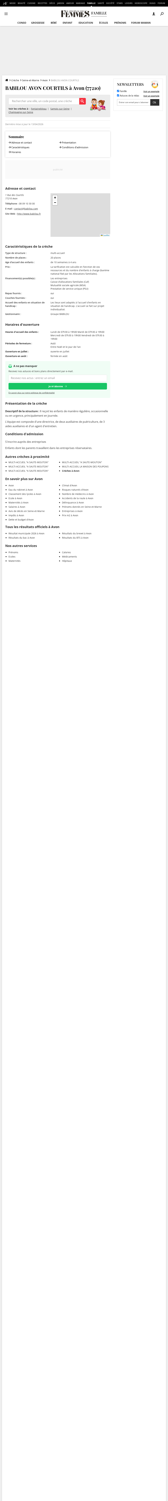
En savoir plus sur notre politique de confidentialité (32, 392)
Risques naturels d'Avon (75, 489)
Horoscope (141, 3)
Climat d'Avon (69, 485)
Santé (101, 3)
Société (110, 3)
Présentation (69, 142)
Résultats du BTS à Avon (75, 537)
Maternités (15, 560)
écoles (103, 22)
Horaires (16, 152)
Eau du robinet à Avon (21, 489)
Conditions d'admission (75, 147)
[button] (54, 197)
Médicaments (69, 556)
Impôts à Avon (16, 515)
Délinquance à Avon (73, 502)
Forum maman (141, 22)
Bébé (54, 22)
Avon (45, 80)
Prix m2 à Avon (70, 515)
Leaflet (106, 235)
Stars (120, 3)
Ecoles (12, 556)
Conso (21, 22)
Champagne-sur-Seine (21, 112)
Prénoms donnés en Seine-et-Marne (82, 506)
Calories (66, 552)
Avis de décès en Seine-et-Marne (27, 511)
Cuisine (31, 3)
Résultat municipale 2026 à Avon (26, 533)
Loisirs (129, 3)
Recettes (42, 3)
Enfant (67, 22)
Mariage (80, 3)
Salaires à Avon (17, 506)
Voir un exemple (151, 91)
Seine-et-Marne (30, 80)
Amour (70, 3)
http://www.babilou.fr (29, 213)
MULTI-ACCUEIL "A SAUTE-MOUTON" (29, 462)
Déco (52, 3)
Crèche (15, 80)
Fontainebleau (39, 108)
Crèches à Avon (70, 470)
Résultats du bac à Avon (22, 537)
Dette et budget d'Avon (21, 519)
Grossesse (37, 22)
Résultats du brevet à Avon (77, 533)
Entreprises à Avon (72, 511)
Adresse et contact (21, 142)
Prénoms (120, 22)
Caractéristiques (20, 147)
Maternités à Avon (19, 502)
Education (86, 22)
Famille (91, 3)
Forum (161, 3)
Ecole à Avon (15, 498)
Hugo (152, 3)
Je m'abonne (56, 386)
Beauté (21, 3)
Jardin (60, 3)
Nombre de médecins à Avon (78, 494)
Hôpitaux (67, 560)
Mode (13, 3)
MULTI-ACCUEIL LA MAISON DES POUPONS (85, 466)
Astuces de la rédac (129, 96)
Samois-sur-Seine (60, 108)
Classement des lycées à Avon (25, 494)
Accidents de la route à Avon (77, 498)
